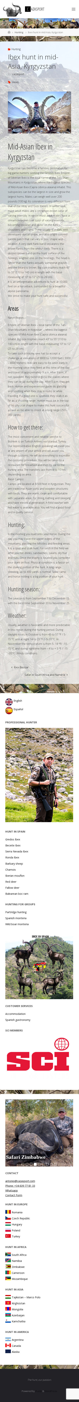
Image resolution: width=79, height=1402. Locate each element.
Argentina (18, 1339)
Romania (17, 1212)
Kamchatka (18, 1321)
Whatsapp (11, 1190)
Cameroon (18, 1273)
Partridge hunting (16, 912)
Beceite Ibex (13, 845)
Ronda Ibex (12, 857)
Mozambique (20, 1279)
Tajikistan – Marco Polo (26, 1297)
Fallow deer (12, 887)
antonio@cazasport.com (20, 1181)
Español (18, 709)
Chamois (10, 869)
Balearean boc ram (16, 893)
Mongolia (17, 1309)
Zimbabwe (18, 1267)
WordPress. (51, 1391)
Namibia (17, 1261)
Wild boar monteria (17, 924)
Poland (16, 1230)
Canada (16, 1345)
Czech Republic (21, 1218)
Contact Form (13, 1195)
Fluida (38, 1391)
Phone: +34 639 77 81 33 (20, 1185)
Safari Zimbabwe (26, 1157)
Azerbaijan (18, 1315)
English (18, 700)
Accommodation (15, 1014)
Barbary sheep (14, 863)
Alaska (15, 1352)
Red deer (10, 881)
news (15, 82)
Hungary (17, 1224)
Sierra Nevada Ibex (16, 851)
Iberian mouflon (14, 875)
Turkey (16, 1236)
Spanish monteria (15, 918)
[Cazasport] (12, 9)
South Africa (19, 1255)
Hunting (19, 32)
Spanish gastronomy (17, 1020)
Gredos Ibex (12, 839)
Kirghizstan (18, 1303)
